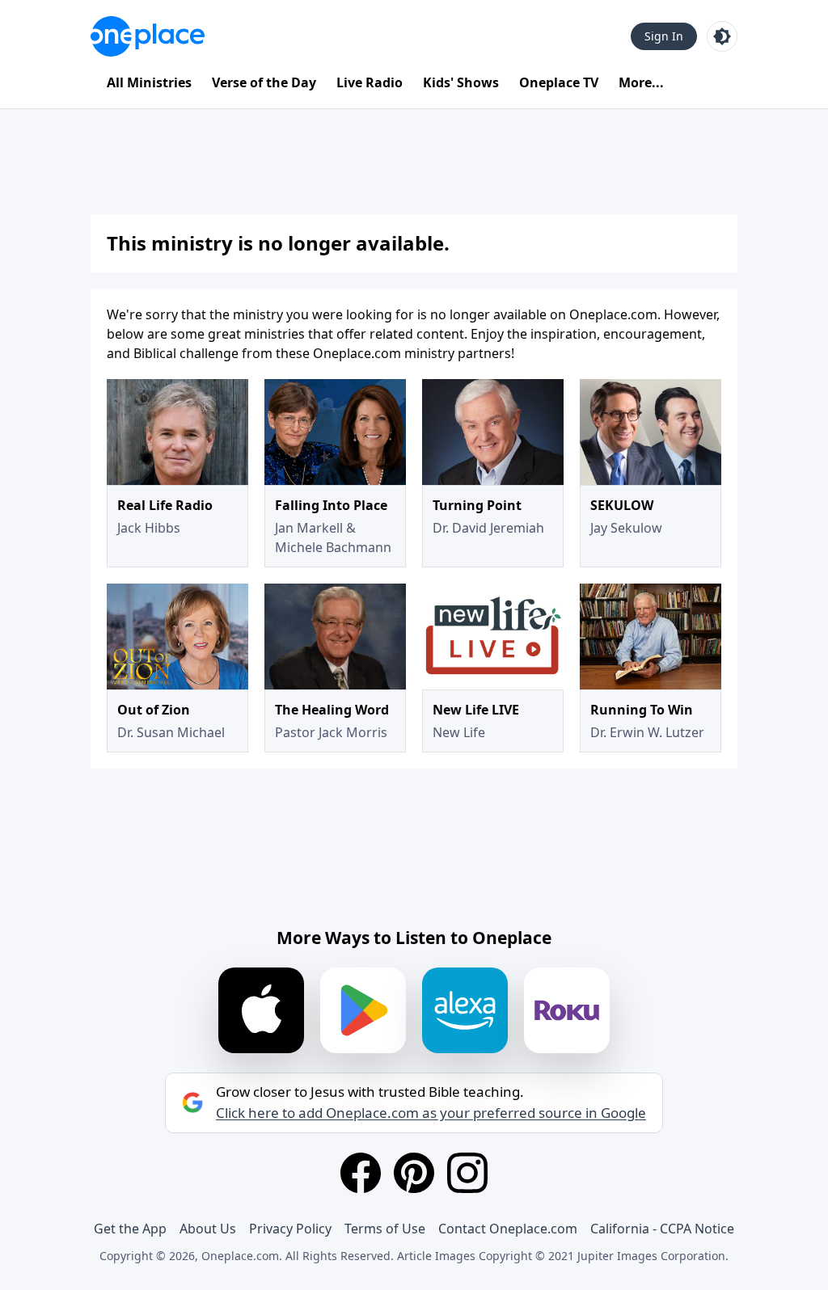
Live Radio (369, 82)
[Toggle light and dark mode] (722, 36)
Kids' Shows (461, 82)
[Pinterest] (414, 1173)
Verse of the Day (264, 82)
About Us (208, 1228)
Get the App (130, 1228)
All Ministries (149, 82)
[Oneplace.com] (148, 36)
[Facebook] (360, 1173)
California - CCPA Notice (662, 1228)
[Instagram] (467, 1173)
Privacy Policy (290, 1228)
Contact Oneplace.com (507, 1228)
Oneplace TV (558, 82)
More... (641, 82)
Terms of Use (384, 1228)
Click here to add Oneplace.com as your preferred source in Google (431, 1113)
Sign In (663, 36)
